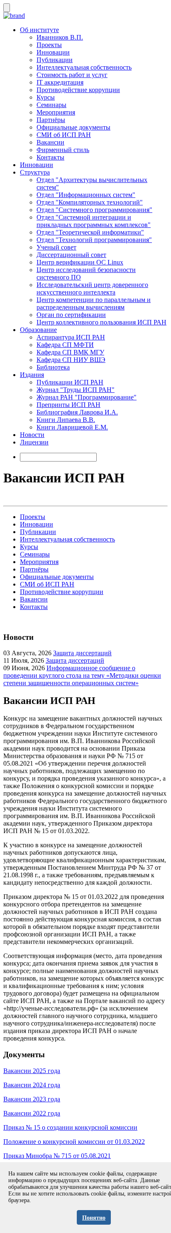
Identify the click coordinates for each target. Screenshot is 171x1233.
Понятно (93, 1218)
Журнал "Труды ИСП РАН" (76, 389)
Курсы (46, 97)
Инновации (53, 52)
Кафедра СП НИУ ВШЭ (71, 359)
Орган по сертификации (71, 314)
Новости (32, 434)
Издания (32, 374)
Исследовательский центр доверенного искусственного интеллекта (92, 288)
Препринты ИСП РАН (68, 404)
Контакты (50, 157)
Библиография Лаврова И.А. (77, 412)
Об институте (39, 29)
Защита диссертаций (82, 652)
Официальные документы (73, 127)
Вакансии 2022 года (31, 1113)
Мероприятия (56, 112)
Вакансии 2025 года (31, 1070)
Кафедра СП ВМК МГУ (70, 352)
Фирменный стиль (63, 149)
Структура (35, 172)
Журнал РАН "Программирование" (87, 397)
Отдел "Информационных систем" (86, 194)
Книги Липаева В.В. (66, 419)
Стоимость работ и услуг (72, 74)
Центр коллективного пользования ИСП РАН (101, 322)
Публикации (55, 59)
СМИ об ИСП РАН (64, 134)
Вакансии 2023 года (31, 1099)
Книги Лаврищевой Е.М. (72, 427)
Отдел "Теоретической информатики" (90, 232)
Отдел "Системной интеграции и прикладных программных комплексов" (94, 221)
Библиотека (53, 367)
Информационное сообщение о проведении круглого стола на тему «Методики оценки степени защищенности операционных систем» (82, 675)
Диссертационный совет (71, 254)
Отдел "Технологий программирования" (94, 239)
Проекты (49, 44)
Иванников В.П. (60, 37)
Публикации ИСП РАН (70, 382)
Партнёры (51, 119)
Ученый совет (56, 247)
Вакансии (50, 142)
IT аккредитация (60, 82)
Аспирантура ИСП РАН (71, 337)
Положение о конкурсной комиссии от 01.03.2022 (74, 1141)
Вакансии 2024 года (31, 1084)
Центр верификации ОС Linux (80, 262)
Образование (38, 329)
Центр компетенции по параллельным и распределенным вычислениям (94, 303)
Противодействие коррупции (78, 89)
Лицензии (34, 442)
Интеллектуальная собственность (84, 67)
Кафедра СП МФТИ (65, 344)
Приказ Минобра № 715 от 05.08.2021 (57, 1155)
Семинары (51, 104)
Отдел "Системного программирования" (94, 209)
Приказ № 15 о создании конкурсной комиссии (70, 1127)
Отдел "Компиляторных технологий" (90, 202)
